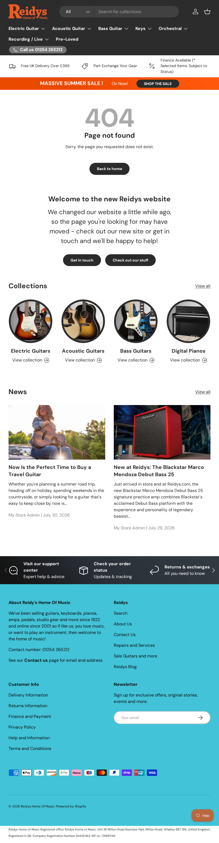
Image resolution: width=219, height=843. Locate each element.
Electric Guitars (30, 351)
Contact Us (125, 634)
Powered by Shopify (71, 806)
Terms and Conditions (30, 748)
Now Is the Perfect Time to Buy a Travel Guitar (50, 471)
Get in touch (82, 260)
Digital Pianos (188, 351)
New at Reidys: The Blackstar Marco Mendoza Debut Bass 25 (159, 471)
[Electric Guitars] (30, 321)
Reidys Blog (125, 666)
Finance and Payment (30, 716)
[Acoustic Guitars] (83, 321)
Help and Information (29, 738)
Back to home (109, 168)
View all (202, 286)
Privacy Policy (22, 727)
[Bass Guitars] (136, 321)
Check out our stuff (130, 260)
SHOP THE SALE (158, 83)
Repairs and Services (134, 645)
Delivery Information (28, 695)
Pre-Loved (67, 39)
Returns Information (28, 706)
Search (120, 613)
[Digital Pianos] (188, 321)
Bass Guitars (135, 351)
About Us (123, 624)
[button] (207, 11)
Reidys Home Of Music (37, 806)
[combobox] (119, 11)
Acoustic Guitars (83, 351)
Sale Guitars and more (135, 656)
